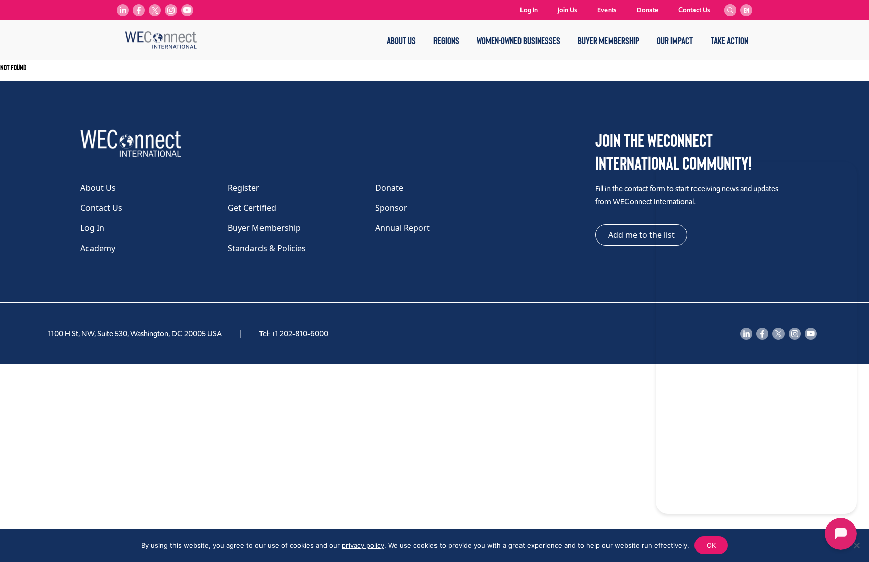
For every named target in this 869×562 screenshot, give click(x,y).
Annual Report (402, 227)
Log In (529, 10)
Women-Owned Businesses (518, 40)
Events (607, 10)
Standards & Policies (267, 248)
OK (711, 545)
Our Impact (675, 40)
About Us (401, 40)
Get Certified (252, 207)
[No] (856, 545)
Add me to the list (641, 234)
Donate (647, 10)
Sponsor (391, 207)
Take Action (729, 40)
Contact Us (694, 10)
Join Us (567, 10)
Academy (97, 248)
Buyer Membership (608, 40)
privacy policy (363, 545)
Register (243, 187)
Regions (446, 40)
